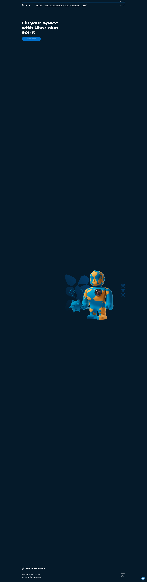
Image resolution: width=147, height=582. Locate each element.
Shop (67, 5)
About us (39, 5)
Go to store (31, 39)
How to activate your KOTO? (53, 5)
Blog (84, 5)
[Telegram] (143, 578)
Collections (75, 5)
